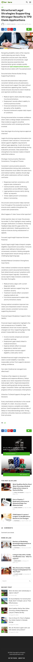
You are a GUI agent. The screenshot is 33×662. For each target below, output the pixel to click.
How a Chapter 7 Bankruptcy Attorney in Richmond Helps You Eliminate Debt (21, 502)
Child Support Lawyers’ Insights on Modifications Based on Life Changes (21, 516)
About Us (21, 658)
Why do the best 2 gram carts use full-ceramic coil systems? (19, 629)
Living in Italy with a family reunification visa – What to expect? (22, 556)
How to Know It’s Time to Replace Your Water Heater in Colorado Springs (19, 620)
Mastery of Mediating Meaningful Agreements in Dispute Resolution (22, 543)
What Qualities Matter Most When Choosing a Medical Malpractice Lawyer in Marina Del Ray (22, 487)
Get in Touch (12, 658)
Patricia (17, 520)
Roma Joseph (18, 507)
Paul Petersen (19, 492)
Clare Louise (18, 574)
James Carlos (11, 24)
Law (2, 7)
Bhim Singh (17, 561)
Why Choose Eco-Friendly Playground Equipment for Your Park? (22, 570)
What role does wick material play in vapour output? (20, 592)
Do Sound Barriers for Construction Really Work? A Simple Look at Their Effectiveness (20, 601)
